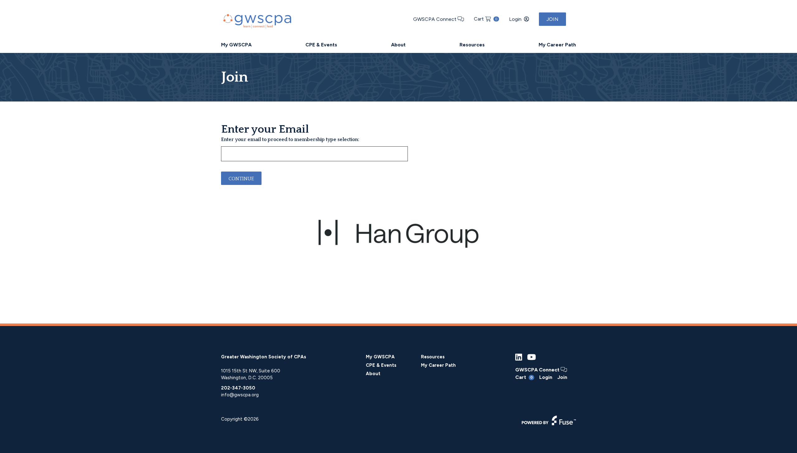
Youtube (531, 357)
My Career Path (557, 45)
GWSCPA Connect (435, 19)
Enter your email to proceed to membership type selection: (290, 139)
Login (515, 19)
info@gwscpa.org (240, 395)
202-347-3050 (238, 388)
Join (552, 19)
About (398, 45)
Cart (485, 19)
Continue (241, 179)
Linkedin (518, 357)
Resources (472, 45)
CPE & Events (321, 45)
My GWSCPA (236, 45)
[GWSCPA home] (256, 20)
